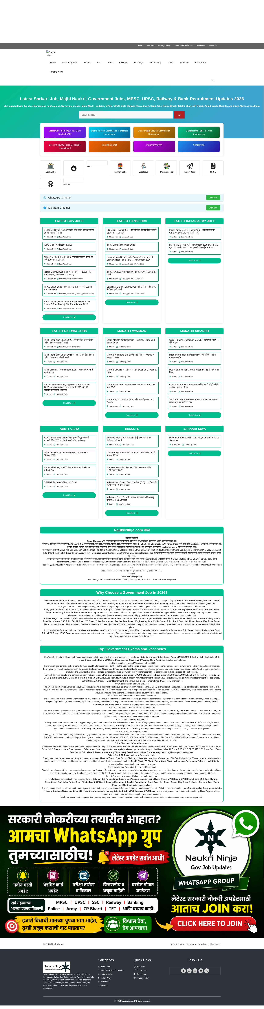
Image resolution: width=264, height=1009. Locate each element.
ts (69, 184)
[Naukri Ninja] (53, 53)
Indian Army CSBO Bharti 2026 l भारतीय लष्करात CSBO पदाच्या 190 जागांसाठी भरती (192, 231)
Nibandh (184, 62)
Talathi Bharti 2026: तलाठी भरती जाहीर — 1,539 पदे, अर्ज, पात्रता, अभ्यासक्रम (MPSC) (67, 273)
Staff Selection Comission (112, 970)
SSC (99, 62)
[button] (213, 81)
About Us (141, 966)
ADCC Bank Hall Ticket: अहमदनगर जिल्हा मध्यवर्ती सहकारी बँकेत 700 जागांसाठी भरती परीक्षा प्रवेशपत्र (66, 439)
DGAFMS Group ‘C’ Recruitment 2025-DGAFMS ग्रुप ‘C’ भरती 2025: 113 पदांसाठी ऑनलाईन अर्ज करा (193, 246)
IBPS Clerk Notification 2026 (58, 244)
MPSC (170, 62)
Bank (110, 62)
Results (104, 985)
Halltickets (105, 981)
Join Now (213, 198)
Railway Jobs (107, 974)
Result (87, 62)
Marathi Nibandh (109, 145)
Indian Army (155, 62)
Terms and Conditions (183, 46)
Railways (138, 62)
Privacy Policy (164, 46)
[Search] (179, 115)
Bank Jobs (105, 966)
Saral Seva (200, 62)
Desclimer (200, 46)
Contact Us (213, 46)
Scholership (199, 145)
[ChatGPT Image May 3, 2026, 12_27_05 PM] (132, 937)
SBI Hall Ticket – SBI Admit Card (60, 482)
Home (140, 46)
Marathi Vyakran (70, 62)
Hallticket (123, 62)
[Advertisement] (91, 21)
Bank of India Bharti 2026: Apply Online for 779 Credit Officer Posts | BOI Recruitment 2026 (67, 303)
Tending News (57, 71)
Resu (65, 184)
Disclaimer (141, 974)
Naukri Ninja (57, 944)
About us (150, 46)
